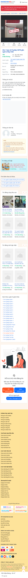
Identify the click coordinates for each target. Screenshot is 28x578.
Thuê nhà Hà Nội (4, 437)
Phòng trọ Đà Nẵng (5, 419)
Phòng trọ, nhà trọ (6, 413)
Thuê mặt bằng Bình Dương (7, 477)
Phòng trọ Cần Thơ (5, 421)
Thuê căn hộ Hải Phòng (6, 461)
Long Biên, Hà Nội (19, 267)
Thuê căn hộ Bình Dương (6, 457)
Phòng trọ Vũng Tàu (5, 427)
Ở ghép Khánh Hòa (5, 497)
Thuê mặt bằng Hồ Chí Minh (7, 469)
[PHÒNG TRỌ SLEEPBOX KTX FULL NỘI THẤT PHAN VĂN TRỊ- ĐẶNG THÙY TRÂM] (7, 276)
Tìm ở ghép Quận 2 (8, 301)
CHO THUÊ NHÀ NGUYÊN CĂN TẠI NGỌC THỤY (19, 262)
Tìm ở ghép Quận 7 (8, 312)
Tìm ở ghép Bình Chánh (9, 339)
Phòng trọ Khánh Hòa (6, 429)
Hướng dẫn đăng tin (5, 535)
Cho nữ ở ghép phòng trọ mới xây (19, 210)
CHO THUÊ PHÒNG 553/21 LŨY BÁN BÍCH (7, 262)
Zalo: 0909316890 (20, 390)
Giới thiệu (3, 519)
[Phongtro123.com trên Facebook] (2, 557)
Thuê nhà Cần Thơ (5, 445)
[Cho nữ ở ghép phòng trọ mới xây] (20, 202)
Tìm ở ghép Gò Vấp (8, 329)
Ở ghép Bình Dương (5, 489)
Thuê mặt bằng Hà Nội (6, 471)
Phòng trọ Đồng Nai (5, 425)
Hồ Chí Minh (14, 63)
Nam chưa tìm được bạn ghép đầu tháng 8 (7, 231)
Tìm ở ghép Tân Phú (8, 335)
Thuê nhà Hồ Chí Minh (6, 435)
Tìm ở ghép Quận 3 (8, 303)
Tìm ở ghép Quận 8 (8, 314)
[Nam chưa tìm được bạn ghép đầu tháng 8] (7, 224)
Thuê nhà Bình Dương (6, 439)
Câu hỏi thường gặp (5, 533)
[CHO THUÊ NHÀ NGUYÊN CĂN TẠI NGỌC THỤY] (20, 255)
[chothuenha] (21, 507)
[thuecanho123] (7, 511)
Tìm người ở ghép (6, 480)
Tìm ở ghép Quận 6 (8, 310)
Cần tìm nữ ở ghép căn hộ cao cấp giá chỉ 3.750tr (7, 210)
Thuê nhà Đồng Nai (5, 443)
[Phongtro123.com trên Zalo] (7, 557)
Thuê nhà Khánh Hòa (5, 447)
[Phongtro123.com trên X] (10, 557)
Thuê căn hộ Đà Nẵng (6, 459)
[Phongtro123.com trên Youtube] (5, 557)
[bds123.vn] (7, 507)
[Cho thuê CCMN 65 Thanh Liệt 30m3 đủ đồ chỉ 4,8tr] (20, 276)
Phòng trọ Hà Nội (5, 417)
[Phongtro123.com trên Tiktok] (13, 557)
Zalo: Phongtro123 (15, 398)
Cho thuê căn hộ (6, 451)
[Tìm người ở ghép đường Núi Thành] (20, 224)
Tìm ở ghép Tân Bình (8, 333)
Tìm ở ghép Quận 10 (8, 318)
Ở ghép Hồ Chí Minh (5, 482)
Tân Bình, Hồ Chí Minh (7, 215)
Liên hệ (2, 527)
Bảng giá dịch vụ (4, 537)
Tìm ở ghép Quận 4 (8, 305)
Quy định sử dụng (5, 523)
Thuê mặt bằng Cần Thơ (6, 475)
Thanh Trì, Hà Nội (18, 289)
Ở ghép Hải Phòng (5, 495)
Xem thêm (8, 146)
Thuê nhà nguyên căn (7, 433)
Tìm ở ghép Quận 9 (8, 316)
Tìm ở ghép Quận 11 (8, 320)
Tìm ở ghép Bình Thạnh (9, 324)
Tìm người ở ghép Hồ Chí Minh (11, 185)
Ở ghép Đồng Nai (5, 493)
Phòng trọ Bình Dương (6, 423)
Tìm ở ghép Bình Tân (8, 326)
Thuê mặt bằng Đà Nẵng (6, 473)
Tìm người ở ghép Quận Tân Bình (11, 182)
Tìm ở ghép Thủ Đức (8, 337)
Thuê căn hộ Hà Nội (5, 455)
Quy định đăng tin (5, 539)
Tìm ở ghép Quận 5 (8, 308)
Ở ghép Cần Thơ (4, 491)
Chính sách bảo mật (5, 525)
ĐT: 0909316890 (8, 390)
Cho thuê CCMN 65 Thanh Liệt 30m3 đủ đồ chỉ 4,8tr (20, 284)
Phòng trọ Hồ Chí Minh (6, 415)
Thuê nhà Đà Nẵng (5, 441)
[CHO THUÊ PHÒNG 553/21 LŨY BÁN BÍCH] (7, 255)
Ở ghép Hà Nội (4, 485)
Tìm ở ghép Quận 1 (8, 299)
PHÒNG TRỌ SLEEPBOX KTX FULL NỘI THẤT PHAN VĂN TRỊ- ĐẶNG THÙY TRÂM (7, 284)
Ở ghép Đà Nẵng (4, 487)
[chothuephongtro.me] (21, 511)
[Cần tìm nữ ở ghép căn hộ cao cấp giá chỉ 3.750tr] (7, 202)
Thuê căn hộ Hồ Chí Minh (6, 453)
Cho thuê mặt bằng (6, 467)
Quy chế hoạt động (5, 521)
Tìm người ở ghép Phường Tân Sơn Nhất (13, 179)
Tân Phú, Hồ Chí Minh (7, 267)
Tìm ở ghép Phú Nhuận (9, 331)
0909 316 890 (9, 566)
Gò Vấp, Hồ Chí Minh (7, 289)
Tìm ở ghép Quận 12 (8, 322)
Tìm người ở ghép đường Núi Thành (19, 231)
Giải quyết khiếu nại (5, 541)
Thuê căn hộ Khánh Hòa (6, 463)
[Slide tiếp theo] (25, 27)
